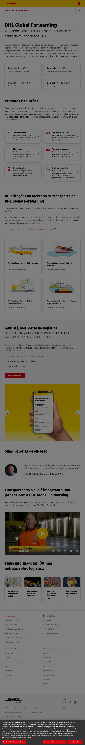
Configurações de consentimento (14, 742)
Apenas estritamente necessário (54, 742)
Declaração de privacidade (10, 737)
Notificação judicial (25, 737)
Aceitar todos (75, 742)
